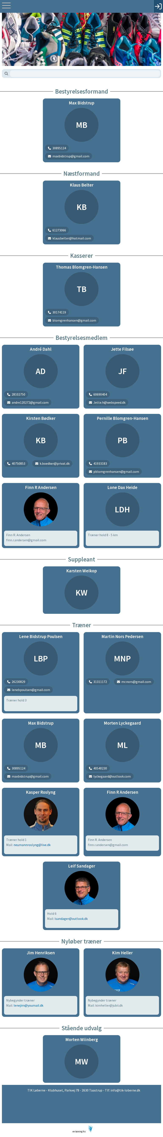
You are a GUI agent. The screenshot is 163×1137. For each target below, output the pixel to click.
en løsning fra (79, 1131)
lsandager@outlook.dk (71, 918)
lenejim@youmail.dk (28, 1005)
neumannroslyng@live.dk (32, 845)
